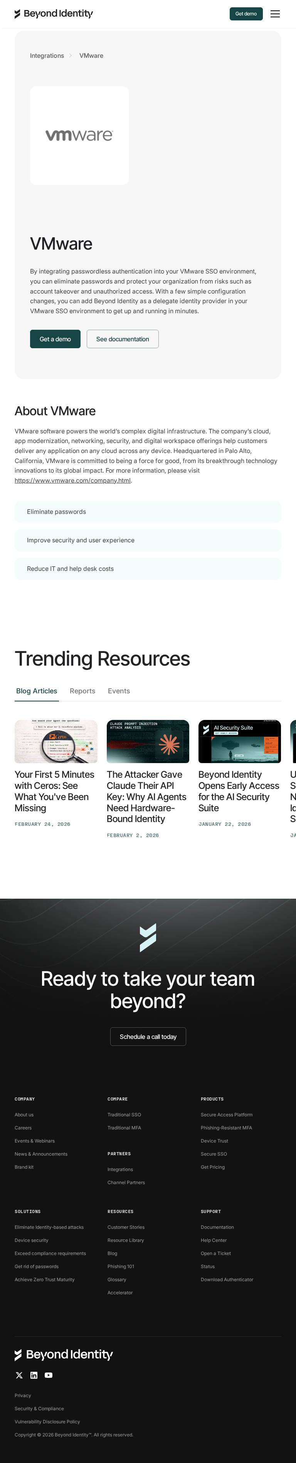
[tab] (37, 693)
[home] (54, 14)
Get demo (246, 14)
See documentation (122, 339)
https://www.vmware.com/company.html (73, 480)
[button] (273, 14)
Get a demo (55, 339)
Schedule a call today (148, 1036)
